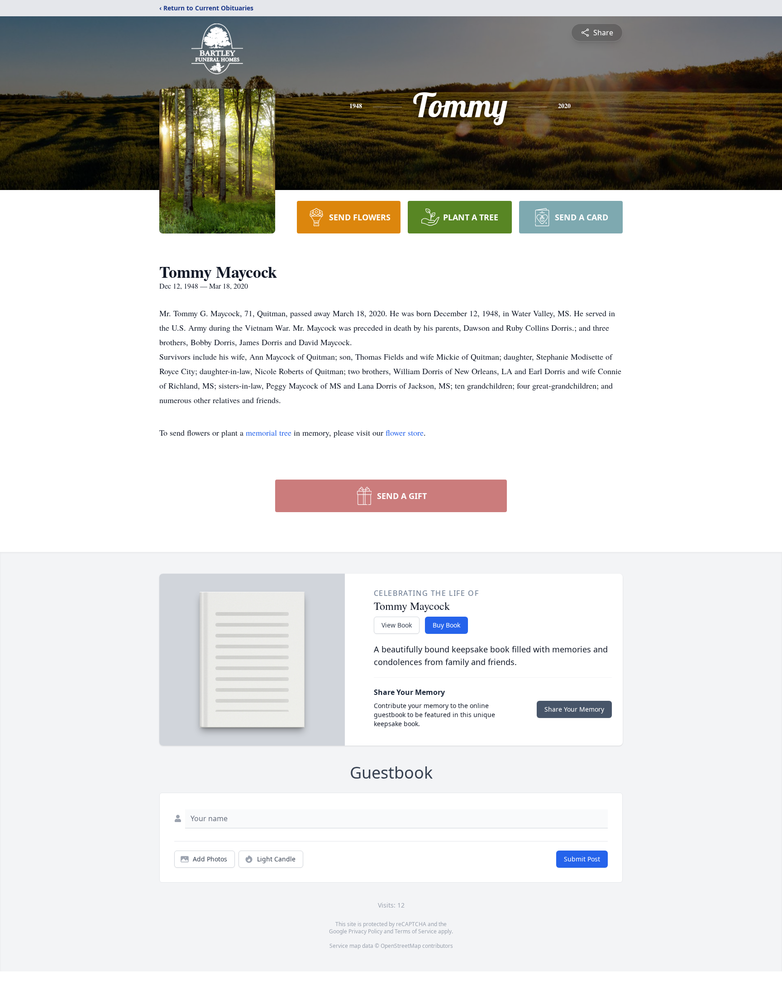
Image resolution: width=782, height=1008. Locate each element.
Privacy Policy (365, 931)
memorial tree (268, 432)
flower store (405, 432)
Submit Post (582, 859)
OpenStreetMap (401, 946)
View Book (396, 625)
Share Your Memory (574, 709)
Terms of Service (416, 931)
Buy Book (446, 625)
